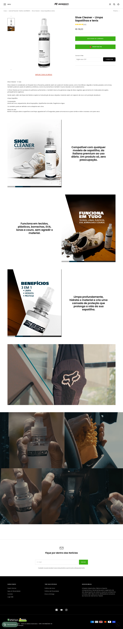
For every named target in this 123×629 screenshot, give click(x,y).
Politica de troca (50, 588)
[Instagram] (66, 610)
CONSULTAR (109, 59)
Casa (5, 11)
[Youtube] (61, 610)
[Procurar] (114, 4)
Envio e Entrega (49, 594)
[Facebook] (57, 610)
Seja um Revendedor (14, 591)
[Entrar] (110, 4)
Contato (10, 594)
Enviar (83, 562)
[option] (34, 153)
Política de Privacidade (52, 591)
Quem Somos (11, 588)
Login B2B (10, 597)
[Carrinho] (118, 4)
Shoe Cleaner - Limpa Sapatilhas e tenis (43, 11)
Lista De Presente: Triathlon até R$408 (19, 11)
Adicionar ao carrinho (95, 38)
